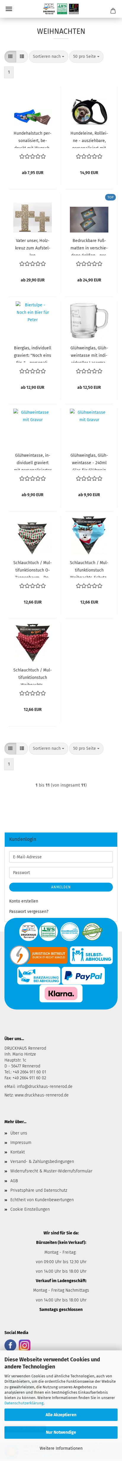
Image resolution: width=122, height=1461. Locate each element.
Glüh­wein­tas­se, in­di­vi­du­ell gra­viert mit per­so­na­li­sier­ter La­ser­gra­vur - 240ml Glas (33, 461)
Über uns (18, 1133)
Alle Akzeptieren (61, 1414)
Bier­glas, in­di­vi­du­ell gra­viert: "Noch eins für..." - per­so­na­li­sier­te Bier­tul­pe (32, 354)
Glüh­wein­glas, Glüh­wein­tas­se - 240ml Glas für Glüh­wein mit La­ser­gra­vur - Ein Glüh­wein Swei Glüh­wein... (89, 461)
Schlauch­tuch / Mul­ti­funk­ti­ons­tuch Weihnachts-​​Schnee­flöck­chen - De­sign (32, 676)
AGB (14, 1180)
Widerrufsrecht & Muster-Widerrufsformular (51, 1171)
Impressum (20, 1142)
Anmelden (61, 887)
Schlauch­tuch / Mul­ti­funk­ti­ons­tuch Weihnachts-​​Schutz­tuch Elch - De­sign (89, 568)
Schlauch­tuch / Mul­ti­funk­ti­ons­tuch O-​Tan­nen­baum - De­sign (32, 568)
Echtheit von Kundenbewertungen (42, 1199)
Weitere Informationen (61, 1448)
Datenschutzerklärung (24, 1403)
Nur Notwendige (61, 1432)
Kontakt (17, 1152)
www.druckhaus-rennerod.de (42, 1095)
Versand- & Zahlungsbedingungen (42, 1161)
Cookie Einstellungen (30, 1209)
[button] (10, 57)
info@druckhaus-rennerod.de (44, 1086)
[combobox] (48, 57)
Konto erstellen (23, 901)
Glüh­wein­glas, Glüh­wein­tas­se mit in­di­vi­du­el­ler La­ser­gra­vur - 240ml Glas (89, 354)
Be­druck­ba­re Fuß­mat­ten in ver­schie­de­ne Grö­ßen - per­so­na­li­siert (89, 246)
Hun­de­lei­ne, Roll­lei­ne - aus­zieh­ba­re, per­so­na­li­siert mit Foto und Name (89, 139)
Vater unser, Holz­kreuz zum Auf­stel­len (32, 246)
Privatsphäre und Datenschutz (38, 1190)
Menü (9, 9)
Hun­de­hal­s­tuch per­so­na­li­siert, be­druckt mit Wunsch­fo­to (33, 139)
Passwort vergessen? (28, 911)
